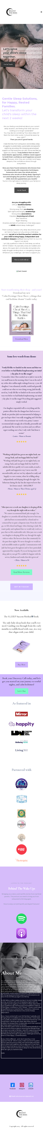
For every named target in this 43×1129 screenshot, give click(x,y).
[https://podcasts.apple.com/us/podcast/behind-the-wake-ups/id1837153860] (21, 933)
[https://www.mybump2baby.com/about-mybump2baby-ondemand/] (21, 799)
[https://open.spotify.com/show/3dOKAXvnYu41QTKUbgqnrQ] (21, 918)
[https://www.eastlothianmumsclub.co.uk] (21, 813)
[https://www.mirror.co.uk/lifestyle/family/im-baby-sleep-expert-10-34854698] (21, 715)
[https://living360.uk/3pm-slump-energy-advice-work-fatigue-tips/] (21, 750)
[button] (41, 12)
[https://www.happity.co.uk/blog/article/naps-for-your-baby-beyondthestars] (21, 724)
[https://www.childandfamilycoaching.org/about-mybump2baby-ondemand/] (21, 784)
